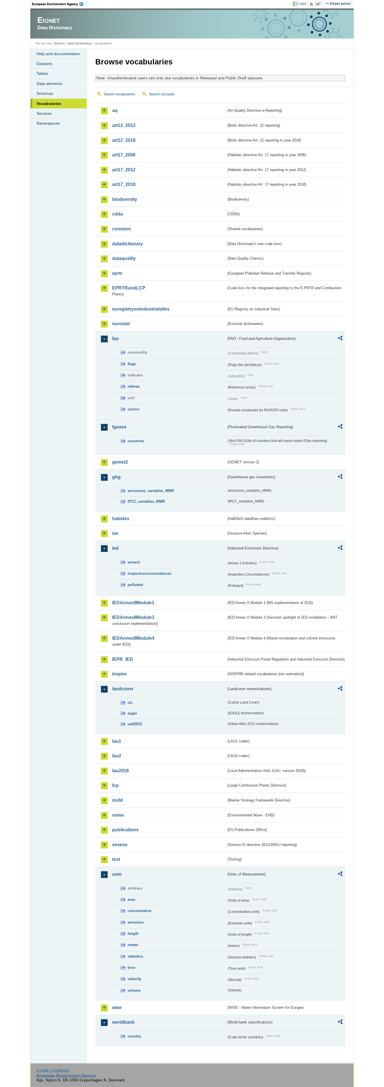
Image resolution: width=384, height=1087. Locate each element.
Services (44, 113)
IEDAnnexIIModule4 (133, 638)
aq (115, 110)
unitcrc (134, 409)
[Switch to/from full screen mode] (319, 4)
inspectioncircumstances (149, 573)
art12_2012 (123, 125)
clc (130, 702)
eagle (132, 713)
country (134, 1036)
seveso (120, 844)
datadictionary (127, 243)
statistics (135, 956)
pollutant (135, 585)
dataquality (124, 258)
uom (117, 874)
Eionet (59, 43)
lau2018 (120, 770)
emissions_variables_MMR (151, 491)
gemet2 (120, 462)
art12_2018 (123, 140)
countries (136, 441)
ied (115, 548)
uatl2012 (135, 724)
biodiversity (124, 199)
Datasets (44, 63)
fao (115, 338)
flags (132, 364)
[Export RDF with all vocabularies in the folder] (340, 339)
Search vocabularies (119, 94)
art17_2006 (123, 154)
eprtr (117, 273)
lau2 (116, 755)
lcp (115, 785)
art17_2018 (123, 184)
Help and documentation (58, 53)
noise (118, 815)
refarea (133, 386)
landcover (123, 688)
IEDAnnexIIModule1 (133, 602)
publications (125, 829)
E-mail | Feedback (53, 1070)
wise (117, 1007)
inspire (119, 673)
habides (120, 518)
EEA (59, 4)
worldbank (123, 1022)
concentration (140, 911)
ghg (116, 477)
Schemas (45, 93)
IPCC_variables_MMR (146, 501)
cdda (117, 214)
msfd (117, 800)
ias (115, 533)
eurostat (121, 323)
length (133, 933)
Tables (42, 73)
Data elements (49, 83)
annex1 (134, 562)
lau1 (116, 741)
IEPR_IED (122, 659)
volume (134, 990)
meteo (133, 945)
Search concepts (162, 94)
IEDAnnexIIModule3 (133, 617)
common (121, 228)
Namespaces (48, 123)
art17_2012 (123, 169)
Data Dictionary (79, 43)
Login (302, 3)
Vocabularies (49, 103)
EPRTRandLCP (128, 288)
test (116, 859)
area (131, 899)
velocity (134, 979)
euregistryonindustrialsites (141, 309)
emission (136, 922)
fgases (119, 427)
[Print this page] (312, 4)
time (131, 967)
